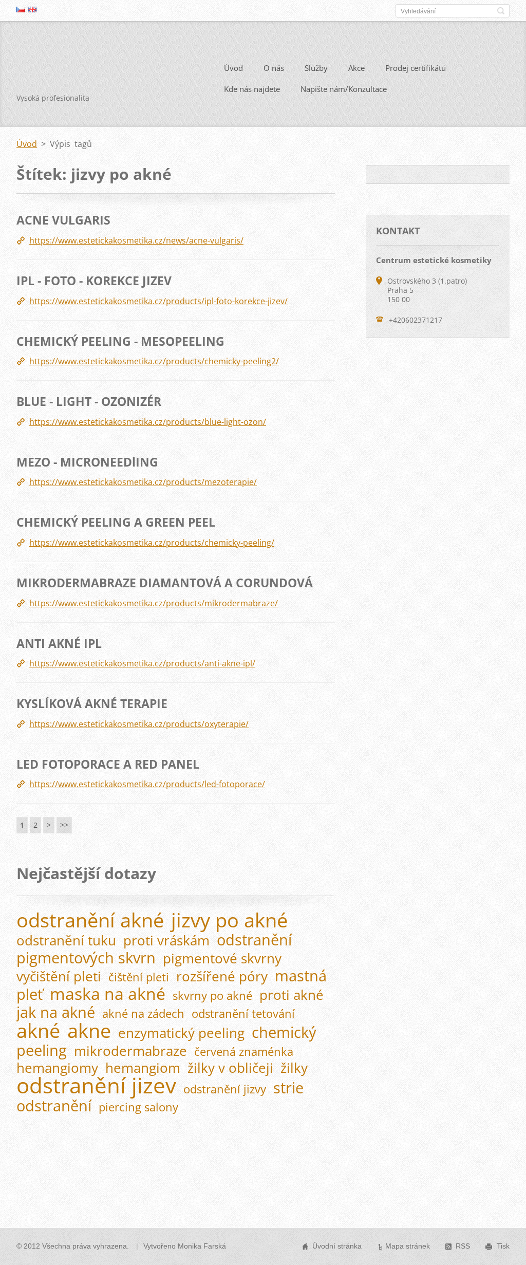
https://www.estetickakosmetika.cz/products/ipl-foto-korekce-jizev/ (158, 301)
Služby (316, 68)
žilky (294, 1068)
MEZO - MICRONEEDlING (87, 462)
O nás (274, 68)
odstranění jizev (96, 1085)
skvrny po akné (212, 995)
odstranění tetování (243, 1013)
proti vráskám (166, 941)
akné (38, 1030)
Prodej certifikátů (415, 68)
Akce (356, 68)
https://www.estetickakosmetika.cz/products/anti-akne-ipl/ (142, 663)
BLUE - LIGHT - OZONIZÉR (88, 401)
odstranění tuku (66, 941)
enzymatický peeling (181, 1033)
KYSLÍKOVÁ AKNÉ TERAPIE (91, 703)
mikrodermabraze (130, 1051)
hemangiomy (57, 1068)
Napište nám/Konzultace (343, 89)
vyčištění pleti (58, 976)
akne (89, 1030)
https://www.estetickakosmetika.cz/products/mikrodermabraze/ (153, 603)
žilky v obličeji (230, 1068)
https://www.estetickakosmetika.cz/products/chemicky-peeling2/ (154, 361)
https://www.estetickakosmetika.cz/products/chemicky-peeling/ (151, 542)
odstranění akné (90, 919)
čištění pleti (138, 977)
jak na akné (55, 1012)
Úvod (233, 68)
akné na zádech (143, 1013)
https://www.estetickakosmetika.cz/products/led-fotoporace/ (147, 784)
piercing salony (138, 1107)
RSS (463, 1246)
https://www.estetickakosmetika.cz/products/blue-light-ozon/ (147, 421)
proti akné (291, 995)
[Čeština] (20, 9)
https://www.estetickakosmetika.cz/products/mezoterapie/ (143, 482)
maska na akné (107, 993)
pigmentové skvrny (222, 959)
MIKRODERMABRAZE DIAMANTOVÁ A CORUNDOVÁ (164, 582)
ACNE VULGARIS (63, 220)
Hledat (500, 10)
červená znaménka (243, 1051)
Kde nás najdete (252, 89)
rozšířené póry (222, 976)
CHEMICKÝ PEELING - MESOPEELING (120, 341)
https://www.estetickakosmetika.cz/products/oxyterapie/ (139, 724)
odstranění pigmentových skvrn (154, 948)
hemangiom (142, 1068)
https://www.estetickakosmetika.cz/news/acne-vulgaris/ (136, 240)
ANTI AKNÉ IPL (59, 643)
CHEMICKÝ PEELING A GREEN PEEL (115, 522)
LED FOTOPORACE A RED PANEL (107, 764)
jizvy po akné (229, 919)
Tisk (503, 1246)
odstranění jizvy (224, 1089)
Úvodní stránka (337, 1246)
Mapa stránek (407, 1246)
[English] (32, 9)
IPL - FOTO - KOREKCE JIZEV (94, 280)
